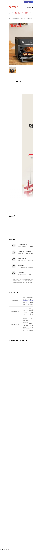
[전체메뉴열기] (11, 12)
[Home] (9, 18)
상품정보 (18, 82)
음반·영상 (17, 13)
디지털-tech (15, 18)
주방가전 (23, 18)
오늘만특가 (25, 13)
